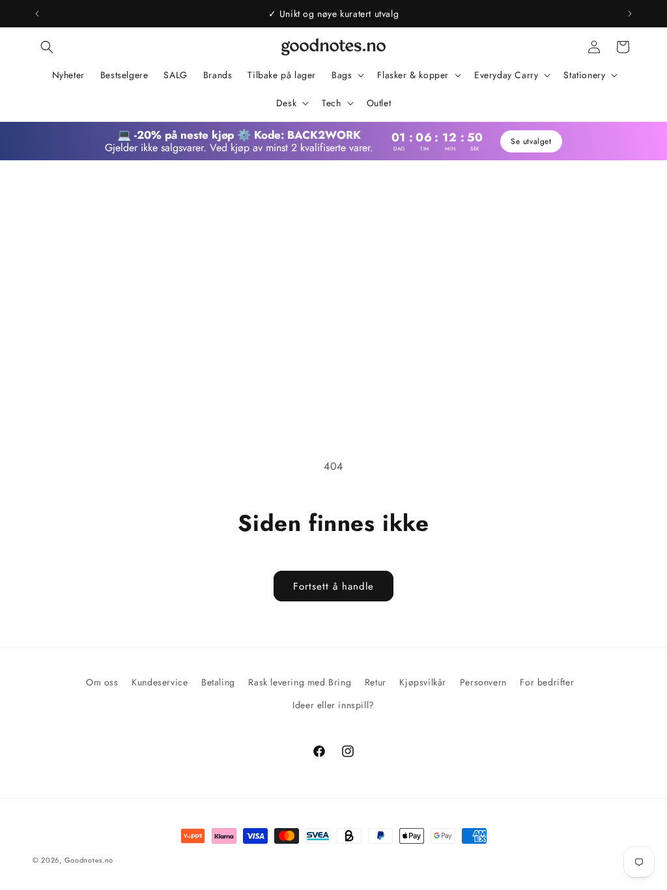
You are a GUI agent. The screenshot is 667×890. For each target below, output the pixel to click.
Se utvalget (532, 141)
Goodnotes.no (88, 860)
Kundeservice (160, 682)
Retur (375, 682)
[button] (47, 47)
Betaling (218, 682)
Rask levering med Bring (299, 682)
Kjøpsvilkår (422, 682)
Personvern (483, 682)
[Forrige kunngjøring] (37, 13)
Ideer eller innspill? (333, 704)
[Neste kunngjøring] (630, 13)
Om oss (102, 682)
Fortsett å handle (333, 586)
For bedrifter (547, 682)
